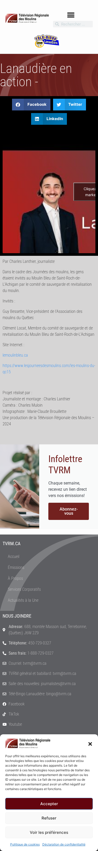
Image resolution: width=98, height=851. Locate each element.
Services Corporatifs (24, 589)
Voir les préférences (49, 832)
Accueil (13, 556)
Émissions (16, 567)
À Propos (15, 578)
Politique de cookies (25, 844)
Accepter (49, 803)
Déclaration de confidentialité (63, 844)
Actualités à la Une (23, 600)
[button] (90, 743)
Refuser (49, 818)
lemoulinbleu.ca (15, 355)
